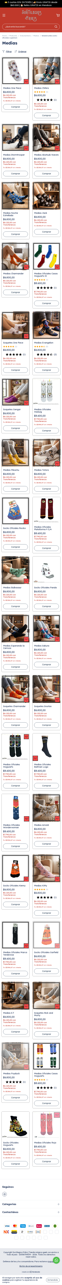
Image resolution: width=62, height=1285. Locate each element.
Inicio (4, 36)
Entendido (53, 1280)
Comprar (46, 303)
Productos (13, 36)
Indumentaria (25, 36)
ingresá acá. (53, 1267)
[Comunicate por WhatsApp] (56, 1260)
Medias (36, 36)
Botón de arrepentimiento (31, 1272)
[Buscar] (56, 26)
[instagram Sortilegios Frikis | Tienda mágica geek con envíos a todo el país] (4, 1194)
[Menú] (3, 15)
